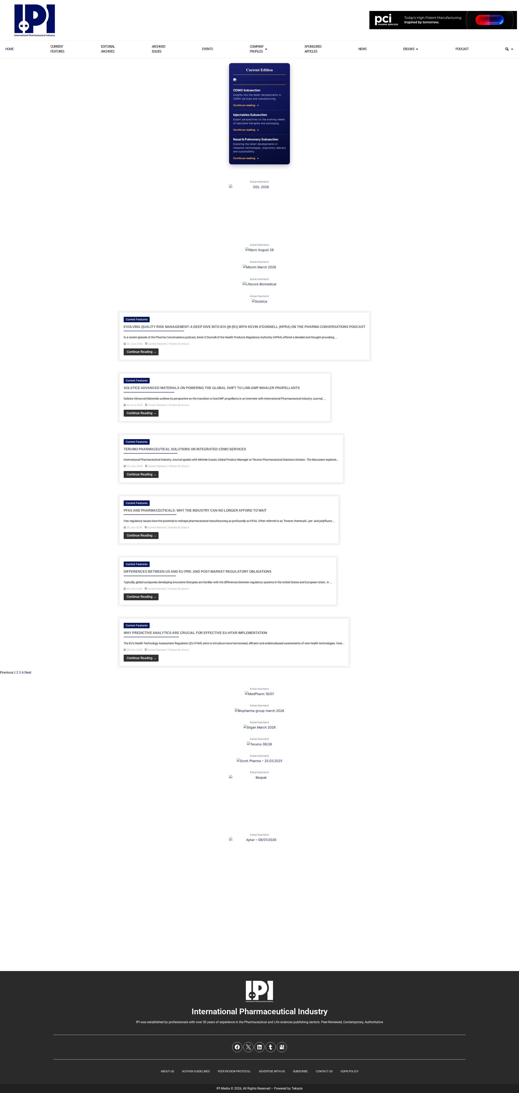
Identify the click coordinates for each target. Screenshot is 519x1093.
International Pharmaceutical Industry (260, 1011)
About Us (167, 1071)
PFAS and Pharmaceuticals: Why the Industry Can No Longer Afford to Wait (195, 510)
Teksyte (297, 1088)
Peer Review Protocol (234, 1071)
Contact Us (324, 1071)
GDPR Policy (349, 1071)
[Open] (512, 49)
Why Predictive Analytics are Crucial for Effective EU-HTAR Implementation (195, 633)
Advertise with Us (272, 1071)
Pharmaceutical (255, 1022)
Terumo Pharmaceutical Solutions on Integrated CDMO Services (185, 449)
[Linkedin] (259, 1047)
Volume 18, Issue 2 (178, 343)
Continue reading (244, 105)
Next (27, 672)
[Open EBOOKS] (417, 49)
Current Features (137, 319)
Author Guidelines (196, 1071)
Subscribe (300, 1071)
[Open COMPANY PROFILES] (266, 49)
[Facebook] (237, 1047)
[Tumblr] (271, 1047)
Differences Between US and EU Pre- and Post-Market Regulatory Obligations (197, 571)
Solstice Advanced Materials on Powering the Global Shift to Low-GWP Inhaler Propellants (212, 388)
